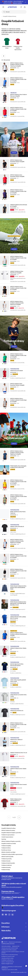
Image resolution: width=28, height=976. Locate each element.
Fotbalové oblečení (6, 865)
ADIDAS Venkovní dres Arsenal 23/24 (18, 785)
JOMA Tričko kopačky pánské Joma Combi (18, 680)
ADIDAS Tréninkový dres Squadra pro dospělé (16, 272)
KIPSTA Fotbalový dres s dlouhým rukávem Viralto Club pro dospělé (18, 556)
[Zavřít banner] (25, 2)
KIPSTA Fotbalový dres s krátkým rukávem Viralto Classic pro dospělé (17, 64)
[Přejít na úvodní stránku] (12, 7)
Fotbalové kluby (5, 869)
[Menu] (3, 7)
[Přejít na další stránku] (19, 817)
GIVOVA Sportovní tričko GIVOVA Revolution (17, 664)
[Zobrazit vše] (2, 16)
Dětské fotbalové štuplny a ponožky (11, 841)
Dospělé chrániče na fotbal (8, 843)
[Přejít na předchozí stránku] (9, 817)
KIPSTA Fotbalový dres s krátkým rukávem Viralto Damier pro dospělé (17, 303)
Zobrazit (14, 152)
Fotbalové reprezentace (7, 834)
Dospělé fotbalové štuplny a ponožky (11, 832)
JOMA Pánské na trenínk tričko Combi (18, 695)
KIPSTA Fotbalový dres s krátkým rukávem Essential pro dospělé (18, 634)
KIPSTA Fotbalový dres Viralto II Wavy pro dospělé (18, 95)
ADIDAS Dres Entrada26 (16, 370)
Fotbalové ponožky (6, 858)
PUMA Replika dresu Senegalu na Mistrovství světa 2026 (18, 466)
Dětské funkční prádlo (7, 856)
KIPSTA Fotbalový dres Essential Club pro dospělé (17, 160)
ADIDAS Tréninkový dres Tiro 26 (18, 752)
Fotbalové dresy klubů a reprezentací (18, 48)
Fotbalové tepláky (6, 845)
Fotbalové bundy (5, 861)
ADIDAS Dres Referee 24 (16, 710)
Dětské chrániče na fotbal (8, 852)
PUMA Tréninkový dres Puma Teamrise (18, 512)
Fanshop (3, 839)
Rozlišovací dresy (6, 850)
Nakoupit (14, 249)
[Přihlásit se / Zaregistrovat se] (21, 7)
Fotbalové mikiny (6, 847)
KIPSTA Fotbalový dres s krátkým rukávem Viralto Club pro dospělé (18, 79)
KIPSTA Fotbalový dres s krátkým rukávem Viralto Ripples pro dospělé (17, 452)
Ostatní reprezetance (7, 837)
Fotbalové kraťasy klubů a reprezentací (11, 854)
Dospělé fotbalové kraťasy (8, 828)
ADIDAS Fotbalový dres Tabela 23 (18, 649)
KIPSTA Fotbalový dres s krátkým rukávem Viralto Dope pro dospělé (18, 400)
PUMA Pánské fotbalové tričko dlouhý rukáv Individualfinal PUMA (18, 587)
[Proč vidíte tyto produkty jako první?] (2, 60)
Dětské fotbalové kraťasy (8, 830)
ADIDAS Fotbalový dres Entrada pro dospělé (18, 205)
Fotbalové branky (6, 867)
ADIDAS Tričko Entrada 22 (17, 526)
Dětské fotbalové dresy (6, 47)
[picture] (4, 67)
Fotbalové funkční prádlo (8, 863)
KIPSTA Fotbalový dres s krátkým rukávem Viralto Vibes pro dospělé (18, 496)
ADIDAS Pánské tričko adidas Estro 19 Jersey (18, 617)
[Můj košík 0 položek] (25, 7)
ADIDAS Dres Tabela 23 (16, 739)
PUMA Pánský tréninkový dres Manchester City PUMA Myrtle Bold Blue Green (18, 603)
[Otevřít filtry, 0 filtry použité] (3, 56)
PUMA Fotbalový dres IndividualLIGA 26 (16, 799)
